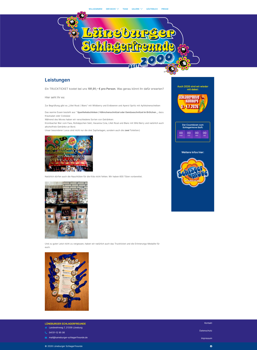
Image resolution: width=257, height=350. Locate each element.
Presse (164, 9)
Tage (181, 135)
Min (196, 135)
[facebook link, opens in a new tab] (211, 346)
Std (189, 135)
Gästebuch (152, 9)
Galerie (135, 9)
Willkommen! (95, 9)
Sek (204, 135)
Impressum (206, 338)
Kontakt (208, 323)
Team (125, 9)
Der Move (111, 9)
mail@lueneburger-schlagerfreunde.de (68, 337)
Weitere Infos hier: (193, 152)
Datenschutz (205, 330)
